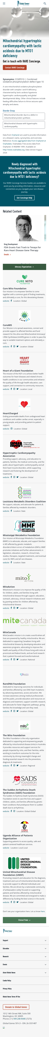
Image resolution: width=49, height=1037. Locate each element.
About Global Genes (9, 973)
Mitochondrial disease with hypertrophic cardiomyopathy (20, 125)
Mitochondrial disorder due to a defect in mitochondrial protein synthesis (21, 116)
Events (5, 964)
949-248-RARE (19, 1018)
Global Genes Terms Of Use (11, 997)
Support (5, 940)
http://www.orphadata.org (13, 149)
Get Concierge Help (24, 197)
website (6, 301)
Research (6, 956)
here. (43, 911)
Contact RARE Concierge (14, 67)
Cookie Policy (7, 981)
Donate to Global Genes (16, 1007)
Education (6, 948)
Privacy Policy (7, 989)
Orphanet (16, 135)
